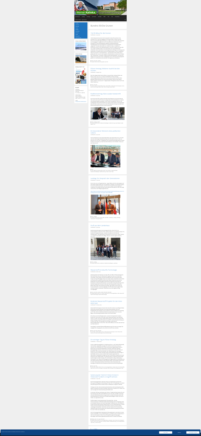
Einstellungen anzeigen (193, 432)
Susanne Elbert (112, 86)
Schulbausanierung (113, 421)
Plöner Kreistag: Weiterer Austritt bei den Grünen (105, 69)
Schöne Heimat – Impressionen (81, 19)
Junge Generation (102, 419)
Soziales (98, 121)
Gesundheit (77, 31)
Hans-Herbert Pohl (116, 420)
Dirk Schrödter (108, 170)
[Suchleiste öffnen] (125, 19)
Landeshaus (111, 217)
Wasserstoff (122, 293)
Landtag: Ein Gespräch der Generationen (105, 178)
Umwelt (99, 292)
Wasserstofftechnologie (102, 294)
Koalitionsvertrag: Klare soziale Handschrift (106, 94)
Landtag (83, 16)
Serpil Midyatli (117, 123)
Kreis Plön (95, 60)
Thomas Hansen (98, 422)
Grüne (123, 85)
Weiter (96, 429)
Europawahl (102, 61)
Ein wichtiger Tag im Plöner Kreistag (103, 340)
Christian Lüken (115, 367)
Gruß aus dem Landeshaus (100, 225)
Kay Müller (106, 217)
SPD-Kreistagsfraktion (113, 293)
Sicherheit (77, 24)
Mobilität (77, 29)
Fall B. (104, 16)
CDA (112, 16)
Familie (77, 34)
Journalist (99, 16)
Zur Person (94, 16)
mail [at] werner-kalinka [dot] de (80, 101)
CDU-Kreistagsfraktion (108, 367)
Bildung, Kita (94, 419)
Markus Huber (100, 86)
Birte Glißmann (94, 170)
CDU (108, 16)
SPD (94, 124)
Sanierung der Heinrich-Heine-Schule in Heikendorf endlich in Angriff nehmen (105, 376)
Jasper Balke (102, 217)
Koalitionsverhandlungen (104, 123)
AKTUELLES (77, 16)
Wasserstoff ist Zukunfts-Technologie (104, 270)
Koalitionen (102, 263)
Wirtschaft (105, 292)
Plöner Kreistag (106, 86)
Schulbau (107, 421)
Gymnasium (110, 420)
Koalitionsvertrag (112, 123)
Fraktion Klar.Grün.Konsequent (116, 85)
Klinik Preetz (93, 368)
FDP (101, 293)
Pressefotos (117, 16)
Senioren (77, 32)
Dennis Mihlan (108, 85)
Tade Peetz (93, 422)
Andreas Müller (94, 85)
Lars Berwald (104, 368)
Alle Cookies (166, 432)
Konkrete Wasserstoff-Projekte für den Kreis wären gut (106, 302)
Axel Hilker (93, 331)
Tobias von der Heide (109, 171)
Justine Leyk (93, 86)
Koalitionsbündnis (114, 170)
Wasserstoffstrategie (94, 294)
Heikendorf (122, 420)
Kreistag (88, 16)
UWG (118, 293)
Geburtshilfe (122, 367)
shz (101, 218)
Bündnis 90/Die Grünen (96, 61)
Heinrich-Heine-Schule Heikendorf (96, 421)
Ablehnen (179, 432)
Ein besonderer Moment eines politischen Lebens (105, 132)
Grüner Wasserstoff (105, 293)
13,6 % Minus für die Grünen (101, 33)
